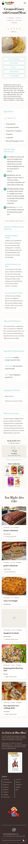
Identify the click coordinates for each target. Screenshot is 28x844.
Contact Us (5, 792)
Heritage (18, 787)
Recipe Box (6, 787)
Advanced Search (7, 782)
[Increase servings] (14, 118)
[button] (14, 45)
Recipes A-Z (6, 784)
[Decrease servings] (5, 118)
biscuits (18, 207)
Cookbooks (19, 784)
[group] (10, 118)
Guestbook (5, 789)
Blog (17, 789)
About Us (18, 782)
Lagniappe (5, 794)
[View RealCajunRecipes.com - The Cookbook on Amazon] (15, 762)
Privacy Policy (6, 797)
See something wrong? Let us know (14, 221)
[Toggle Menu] (24, 3)
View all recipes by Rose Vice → (14, 459)
